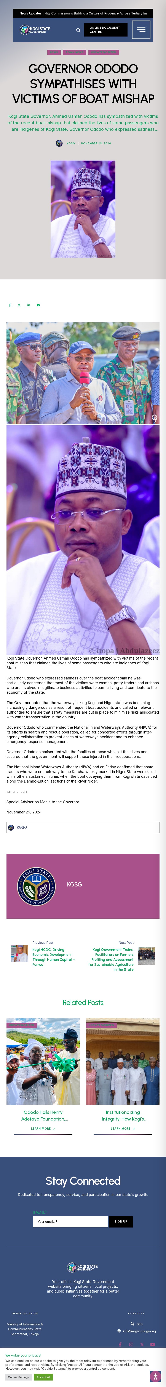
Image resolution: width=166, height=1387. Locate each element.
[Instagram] (131, 1344)
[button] (78, 30)
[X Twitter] (19, 305)
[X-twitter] (142, 1344)
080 (140, 1324)
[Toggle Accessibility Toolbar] (155, 1376)
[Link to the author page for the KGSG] (59, 143)
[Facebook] (10, 305)
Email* (40, 1212)
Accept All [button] (43, 1377)
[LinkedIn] (29, 305)
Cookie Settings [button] (18, 1377)
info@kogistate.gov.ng (139, 1331)
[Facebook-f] (120, 1344)
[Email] (38, 305)
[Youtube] (153, 1344)
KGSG (22, 827)
